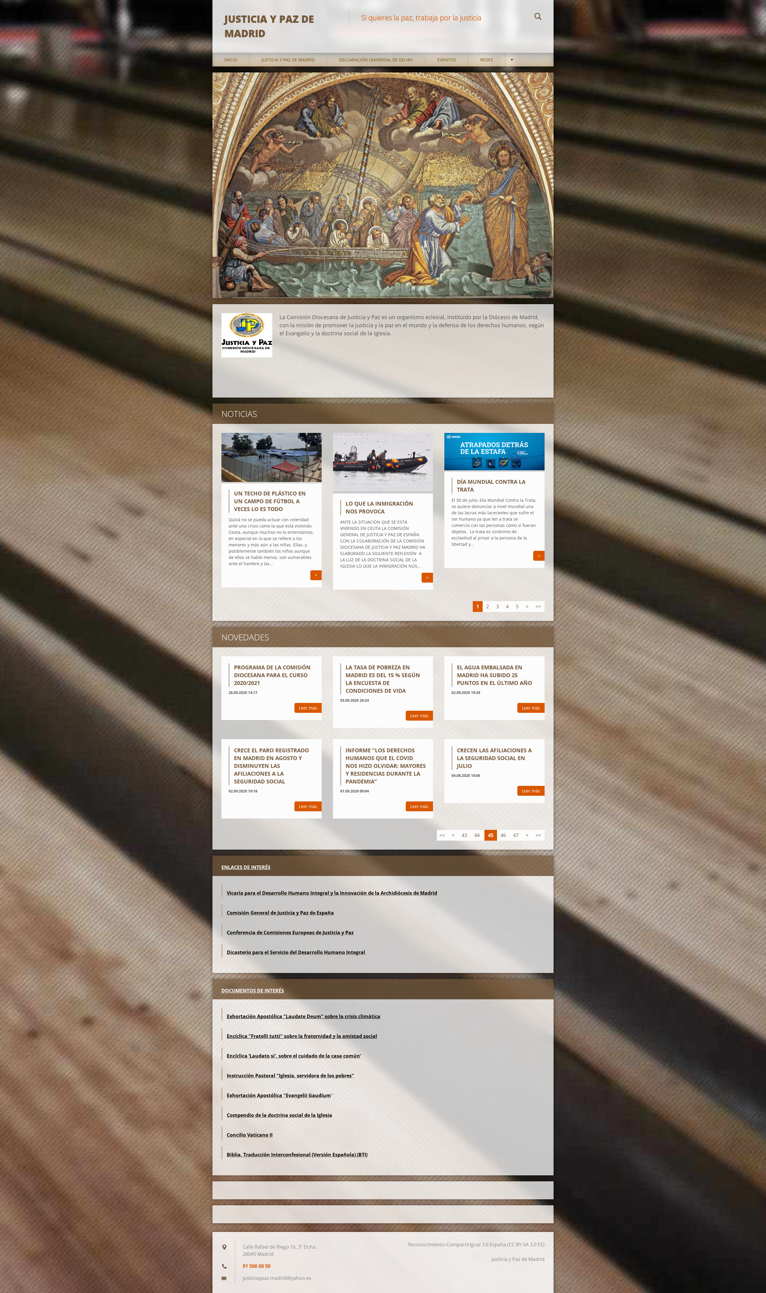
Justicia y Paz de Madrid (288, 60)
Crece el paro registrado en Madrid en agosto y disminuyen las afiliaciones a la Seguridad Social (271, 766)
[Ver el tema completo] (271, 481)
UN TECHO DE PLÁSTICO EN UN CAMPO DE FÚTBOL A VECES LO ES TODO (270, 501)
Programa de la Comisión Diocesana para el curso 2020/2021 (272, 675)
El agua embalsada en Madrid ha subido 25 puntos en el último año (494, 675)
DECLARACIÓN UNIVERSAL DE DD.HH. (376, 60)
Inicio (230, 60)
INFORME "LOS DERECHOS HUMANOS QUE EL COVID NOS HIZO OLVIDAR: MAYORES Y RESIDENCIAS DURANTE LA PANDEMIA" (386, 766)
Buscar (538, 17)
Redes (486, 60)
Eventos (446, 60)
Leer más (308, 708)
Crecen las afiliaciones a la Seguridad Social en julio (494, 758)
